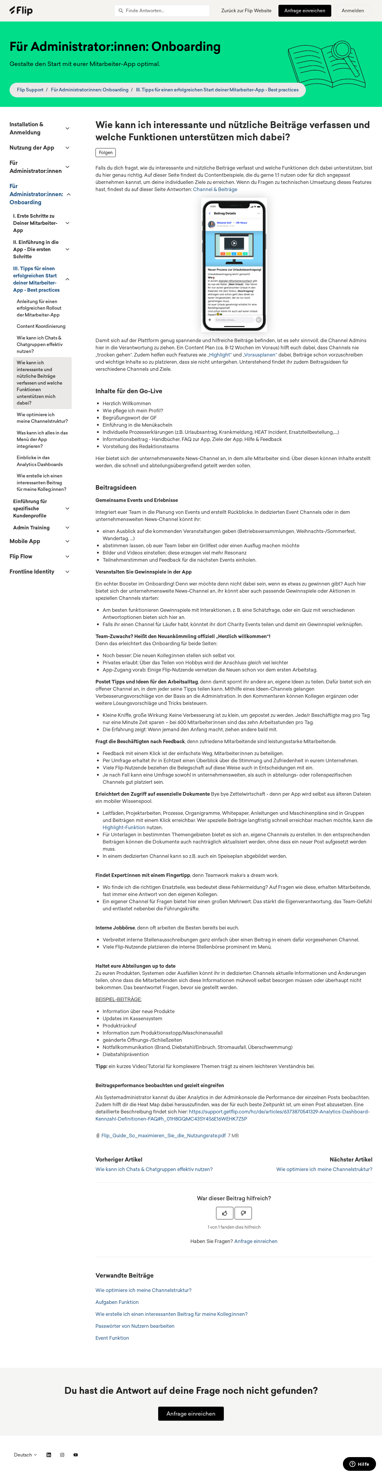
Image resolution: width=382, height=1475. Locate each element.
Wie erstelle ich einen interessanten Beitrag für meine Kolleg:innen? (172, 1314)
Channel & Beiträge (215, 189)
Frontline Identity (32, 571)
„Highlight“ (219, 354)
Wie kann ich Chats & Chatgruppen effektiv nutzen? (154, 1169)
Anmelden (353, 10)
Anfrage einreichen (304, 10)
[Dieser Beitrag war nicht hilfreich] (243, 1213)
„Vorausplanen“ (260, 354)
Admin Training (31, 527)
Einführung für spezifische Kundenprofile (30, 508)
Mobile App (25, 541)
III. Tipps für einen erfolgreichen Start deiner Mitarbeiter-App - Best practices (217, 90)
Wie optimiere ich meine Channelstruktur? (324, 1169)
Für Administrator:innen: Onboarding (90, 90)
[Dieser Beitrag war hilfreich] (224, 1213)
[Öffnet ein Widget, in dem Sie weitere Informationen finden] (359, 1464)
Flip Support (30, 90)
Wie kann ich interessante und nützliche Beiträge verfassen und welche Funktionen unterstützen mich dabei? (39, 382)
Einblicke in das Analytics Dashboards (40, 461)
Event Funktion (112, 1338)
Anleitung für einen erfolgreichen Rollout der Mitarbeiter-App (39, 308)
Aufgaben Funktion (117, 1302)
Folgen (106, 153)
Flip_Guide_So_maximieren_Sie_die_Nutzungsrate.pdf (163, 1135)
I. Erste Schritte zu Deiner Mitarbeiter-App (35, 223)
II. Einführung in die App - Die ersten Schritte (35, 249)
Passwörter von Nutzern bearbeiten (135, 1326)
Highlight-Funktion (124, 827)
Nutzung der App (32, 147)
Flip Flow (21, 556)
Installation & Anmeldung (26, 128)
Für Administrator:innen (36, 167)
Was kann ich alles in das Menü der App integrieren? (42, 439)
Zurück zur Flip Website (246, 10)
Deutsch (23, 1455)
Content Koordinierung (41, 326)
